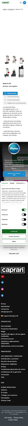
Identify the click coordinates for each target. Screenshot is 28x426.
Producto (11, 9)
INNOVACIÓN (6, 351)
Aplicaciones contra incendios (12, 346)
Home (5, 9)
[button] (24, 2)
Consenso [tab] (4, 183)
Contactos (5, 309)
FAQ (2, 377)
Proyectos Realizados (9, 329)
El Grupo (4, 392)
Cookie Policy (13, 420)
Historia (4, 390)
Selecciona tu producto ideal (14, 174)
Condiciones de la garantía (11, 372)
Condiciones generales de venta (13, 369)
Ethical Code (6, 400)
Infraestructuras (7, 339)
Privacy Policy (18, 417)
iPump (3, 304)
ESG (2, 383)
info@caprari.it (6, 312)
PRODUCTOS (6, 321)
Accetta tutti (14, 231)
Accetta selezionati (14, 236)
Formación (5, 374)
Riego (3, 331)
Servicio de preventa (9, 361)
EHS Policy (8, 417)
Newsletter (5, 306)
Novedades (5, 398)
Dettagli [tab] (12, 183)
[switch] (24, 214)
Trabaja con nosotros (9, 395)
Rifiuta (14, 241)
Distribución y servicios (9, 359)
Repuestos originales (9, 364)
